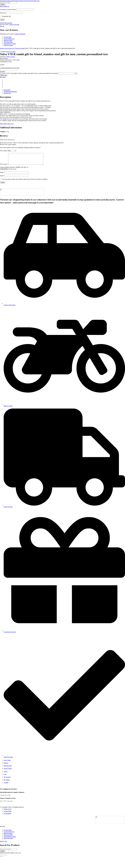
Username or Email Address (8, 9)
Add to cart (4, 75)
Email (2, 175)
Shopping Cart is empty (7, 34)
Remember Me (6, 16)
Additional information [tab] (10, 91)
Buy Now (3, 77)
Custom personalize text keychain (9, 68)
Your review (4, 164)
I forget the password (6, 23)
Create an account (14, 24)
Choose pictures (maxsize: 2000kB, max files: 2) (14, 167)
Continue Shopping (19, 34)
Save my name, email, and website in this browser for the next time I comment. (25, 179)
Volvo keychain (19, 48)
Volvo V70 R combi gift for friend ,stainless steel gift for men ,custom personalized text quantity (29, 73)
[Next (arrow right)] (2, 856)
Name (2, 172)
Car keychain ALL (9, 48)
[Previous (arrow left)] (0, 856)
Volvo (6, 58)
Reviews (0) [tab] (7, 93)
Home (2, 48)
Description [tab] (7, 90)
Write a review (10, 56)
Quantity (2, 71)
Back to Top (3, 841)
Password (3, 13)
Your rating (4, 150)
